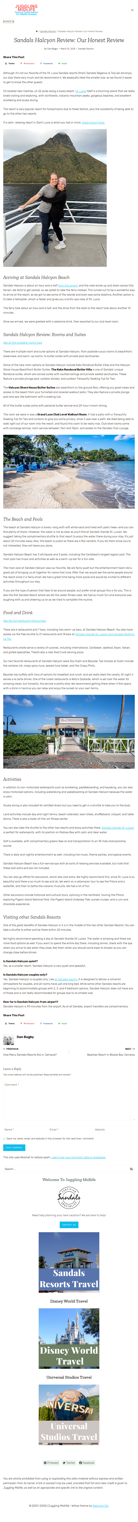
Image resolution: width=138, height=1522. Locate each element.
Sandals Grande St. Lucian (118, 827)
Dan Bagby (25, 1037)
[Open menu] (132, 10)
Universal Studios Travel (69, 1377)
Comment (12, 1084)
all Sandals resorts (66, 979)
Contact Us (69, 1225)
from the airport (68, 285)
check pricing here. (93, 122)
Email (54, 1129)
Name (9, 1129)
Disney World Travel (69, 1301)
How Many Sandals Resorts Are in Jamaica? (30, 1052)
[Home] (37, 31)
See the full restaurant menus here (24, 620)
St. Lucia (80, 91)
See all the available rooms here (22, 342)
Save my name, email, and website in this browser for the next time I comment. (50, 1138)
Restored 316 (101, 1505)
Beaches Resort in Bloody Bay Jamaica (111, 1052)
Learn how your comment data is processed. (78, 1157)
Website (100, 1129)
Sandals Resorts (86, 48)
